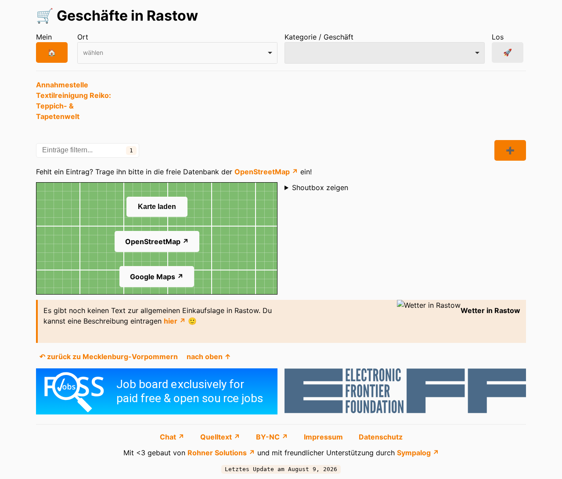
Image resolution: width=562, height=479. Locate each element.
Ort (82, 36)
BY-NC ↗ (273, 436)
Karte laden (157, 206)
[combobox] (177, 53)
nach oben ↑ (209, 356)
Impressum (324, 436)
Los (498, 36)
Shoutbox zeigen (320, 187)
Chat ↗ (173, 436)
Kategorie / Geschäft (319, 36)
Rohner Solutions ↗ (221, 452)
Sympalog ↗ (418, 452)
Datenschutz (381, 436)
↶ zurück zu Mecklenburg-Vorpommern (109, 356)
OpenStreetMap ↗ (266, 171)
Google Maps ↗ (157, 276)
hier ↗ (175, 321)
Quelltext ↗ (221, 436)
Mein (44, 36)
